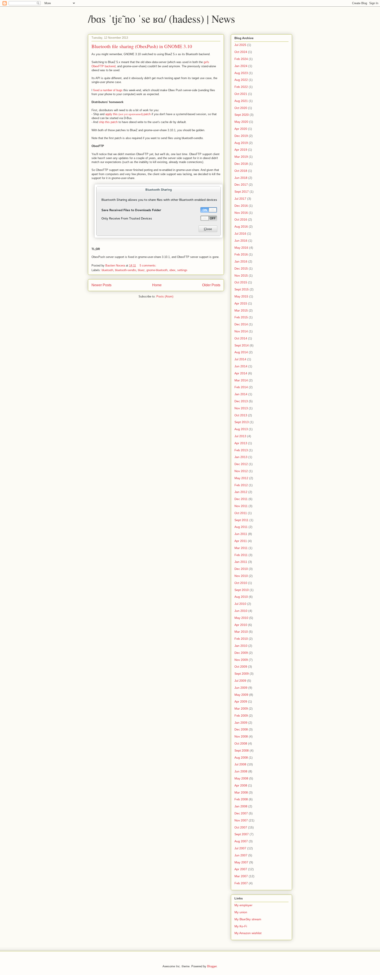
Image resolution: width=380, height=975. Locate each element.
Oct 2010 (240, 583)
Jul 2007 (240, 848)
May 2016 (241, 247)
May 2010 (241, 618)
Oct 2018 (240, 170)
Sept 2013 (241, 422)
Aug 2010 (241, 596)
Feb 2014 (241, 387)
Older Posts (211, 285)
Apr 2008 (240, 785)
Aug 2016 (241, 226)
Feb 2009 (241, 715)
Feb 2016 (241, 254)
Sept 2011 (241, 520)
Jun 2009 (240, 687)
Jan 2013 (240, 457)
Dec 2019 (241, 136)
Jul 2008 (240, 764)
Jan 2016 (240, 261)
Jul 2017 (240, 198)
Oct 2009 (240, 666)
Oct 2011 (240, 513)
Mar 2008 (241, 792)
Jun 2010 (240, 611)
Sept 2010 (241, 590)
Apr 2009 (240, 701)
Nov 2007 (241, 820)
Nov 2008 (241, 736)
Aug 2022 (241, 80)
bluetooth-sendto (125, 270)
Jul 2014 (240, 359)
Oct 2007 (240, 827)
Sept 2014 (241, 345)
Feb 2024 (241, 59)
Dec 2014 (241, 324)
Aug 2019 (241, 143)
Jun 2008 (240, 771)
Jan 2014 (240, 394)
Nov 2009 (241, 659)
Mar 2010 (241, 631)
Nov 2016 (241, 212)
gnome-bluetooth (157, 270)
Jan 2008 (240, 806)
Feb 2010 (241, 638)
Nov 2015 (241, 275)
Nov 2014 (241, 331)
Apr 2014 (240, 373)
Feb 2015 (241, 317)
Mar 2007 (241, 876)
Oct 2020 (240, 108)
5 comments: (148, 265)
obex (172, 270)
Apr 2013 (240, 443)
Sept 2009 (241, 673)
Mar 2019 (241, 156)
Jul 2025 (240, 45)
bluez (141, 270)
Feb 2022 (241, 87)
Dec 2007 (241, 813)
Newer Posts (101, 285)
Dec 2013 (241, 401)
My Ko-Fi (240, 926)
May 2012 (241, 478)
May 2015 (241, 296)
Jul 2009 (240, 680)
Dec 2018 (241, 163)
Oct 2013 (240, 415)
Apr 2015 (240, 303)
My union (240, 912)
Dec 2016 (241, 205)
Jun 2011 (240, 534)
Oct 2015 (240, 282)
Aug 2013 (241, 429)
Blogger (212, 966)
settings (182, 270)
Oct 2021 (240, 94)
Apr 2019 (240, 149)
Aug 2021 (241, 101)
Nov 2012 (241, 471)
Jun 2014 (240, 366)
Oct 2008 (240, 743)
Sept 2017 (241, 191)
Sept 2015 (241, 289)
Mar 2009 (241, 708)
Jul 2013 (240, 436)
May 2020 (241, 121)
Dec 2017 (241, 184)
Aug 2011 (241, 527)
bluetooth (107, 270)
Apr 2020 (240, 128)
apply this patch (128, 114)
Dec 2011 (241, 499)
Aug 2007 (241, 841)
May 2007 (241, 862)
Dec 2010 (241, 569)
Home (157, 285)
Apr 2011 (240, 541)
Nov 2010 (241, 576)
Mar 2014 (241, 380)
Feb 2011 (241, 555)
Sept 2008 (241, 750)
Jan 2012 (240, 492)
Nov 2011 (241, 506)
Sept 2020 (241, 114)
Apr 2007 (240, 869)
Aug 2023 (241, 73)
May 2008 (241, 778)
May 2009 (241, 694)
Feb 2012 (241, 485)
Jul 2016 (240, 233)
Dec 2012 (241, 464)
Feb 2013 (241, 450)
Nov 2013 (241, 408)
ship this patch (108, 122)
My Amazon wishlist (247, 933)
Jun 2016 (240, 240)
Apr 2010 (240, 625)
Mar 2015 (241, 310)
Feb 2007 (241, 883)
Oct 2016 (240, 219)
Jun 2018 (240, 177)
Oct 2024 (240, 52)
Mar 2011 (241, 548)
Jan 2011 (240, 562)
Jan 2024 (240, 66)
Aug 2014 (241, 352)
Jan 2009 (240, 722)
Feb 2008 (241, 799)
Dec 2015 (241, 268)
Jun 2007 (240, 855)
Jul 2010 (240, 603)
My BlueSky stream (247, 919)
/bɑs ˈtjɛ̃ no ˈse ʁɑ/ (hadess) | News (161, 18)
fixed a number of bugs (107, 90)
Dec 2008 (241, 729)
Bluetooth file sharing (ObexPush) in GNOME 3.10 (141, 46)
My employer (243, 905)
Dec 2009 (241, 652)
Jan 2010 (240, 645)
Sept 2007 (241, 834)
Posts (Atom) (164, 296)
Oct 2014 (240, 338)
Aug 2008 (241, 757)
